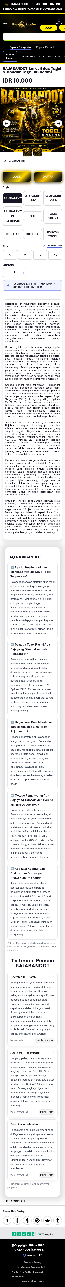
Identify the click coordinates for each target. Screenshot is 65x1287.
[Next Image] (58, 123)
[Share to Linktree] (27, 1220)
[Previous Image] (6, 123)
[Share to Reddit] (47, 1220)
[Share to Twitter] (7, 1220)
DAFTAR (48, 176)
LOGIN (49, 27)
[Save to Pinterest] (37, 1220)
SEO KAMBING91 (14, 1201)
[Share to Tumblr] (57, 1220)
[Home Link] (24, 24)
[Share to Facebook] (17, 1220)
